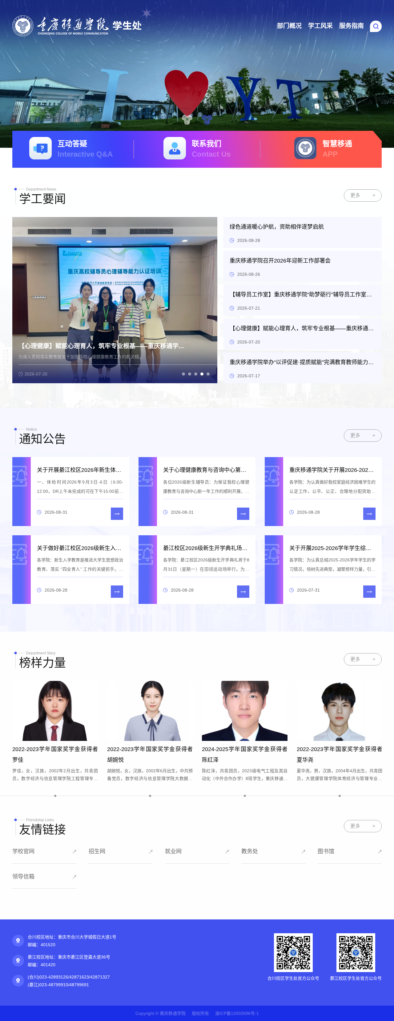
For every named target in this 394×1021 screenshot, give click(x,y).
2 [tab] (207, 119)
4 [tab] (201, 374)
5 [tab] (208, 374)
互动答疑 (85, 148)
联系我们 (211, 148)
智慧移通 (337, 148)
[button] (376, 25)
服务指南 (351, 25)
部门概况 (289, 25)
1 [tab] (187, 119)
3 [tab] (195, 374)
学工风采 (320, 25)
